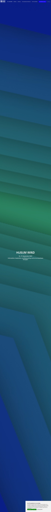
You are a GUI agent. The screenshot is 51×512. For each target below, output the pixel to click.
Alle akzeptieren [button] (30, 509)
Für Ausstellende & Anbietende (26, 1)
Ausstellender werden (42, 1)
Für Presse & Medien (35, 1)
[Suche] (47, 1)
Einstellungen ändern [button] (39, 509)
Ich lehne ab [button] (34, 509)
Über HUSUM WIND (9, 1)
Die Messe (15, 1)
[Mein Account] (49, 1)
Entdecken (19, 1)
